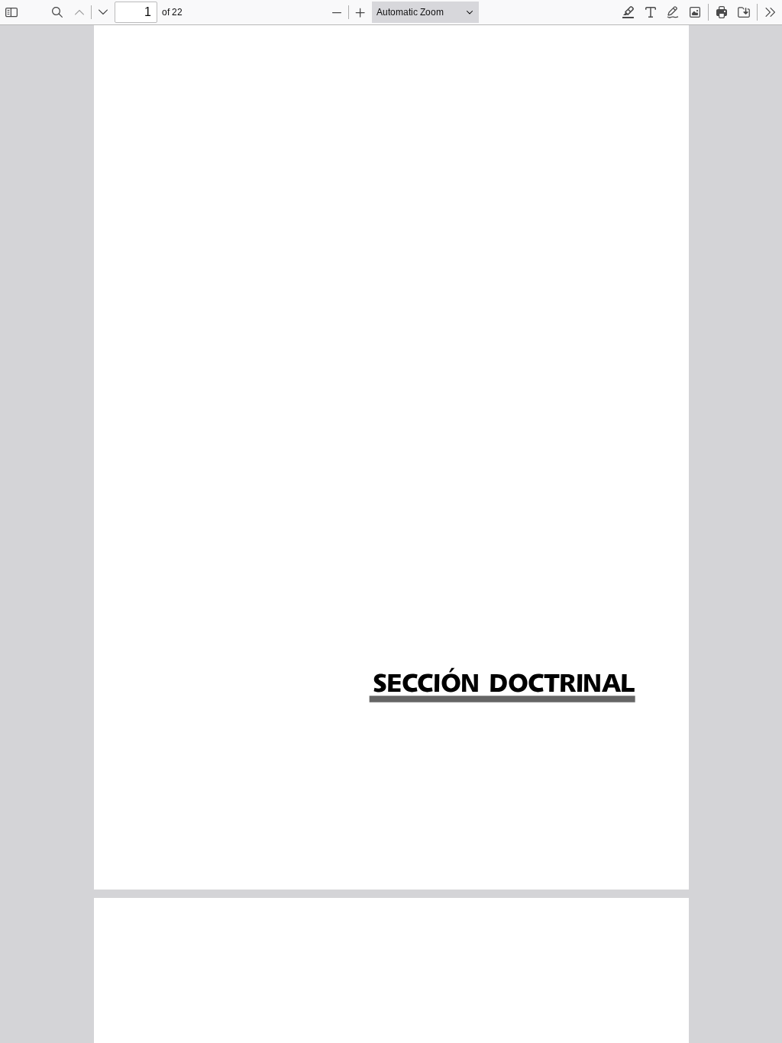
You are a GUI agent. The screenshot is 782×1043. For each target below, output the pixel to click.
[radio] (628, 12)
